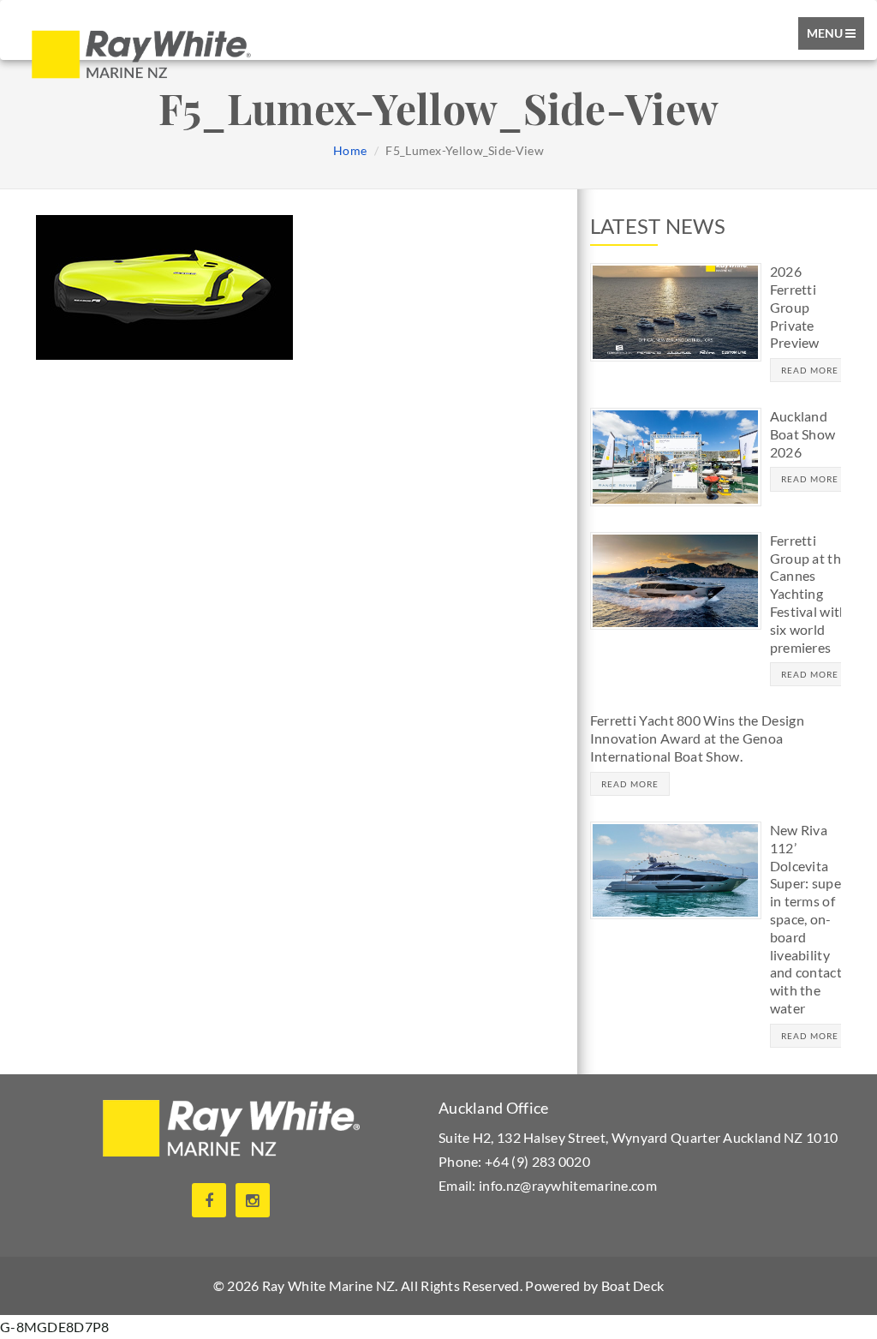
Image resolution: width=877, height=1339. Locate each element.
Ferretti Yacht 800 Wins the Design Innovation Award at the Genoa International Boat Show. (697, 738)
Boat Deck (633, 1285)
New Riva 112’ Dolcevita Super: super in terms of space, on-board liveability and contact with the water (808, 919)
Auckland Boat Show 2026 (803, 434)
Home (350, 150)
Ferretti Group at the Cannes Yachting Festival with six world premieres (809, 593)
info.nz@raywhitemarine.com (568, 1185)
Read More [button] (809, 370)
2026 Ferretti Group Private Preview (795, 306)
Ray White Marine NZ (329, 1285)
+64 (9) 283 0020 (537, 1161)
